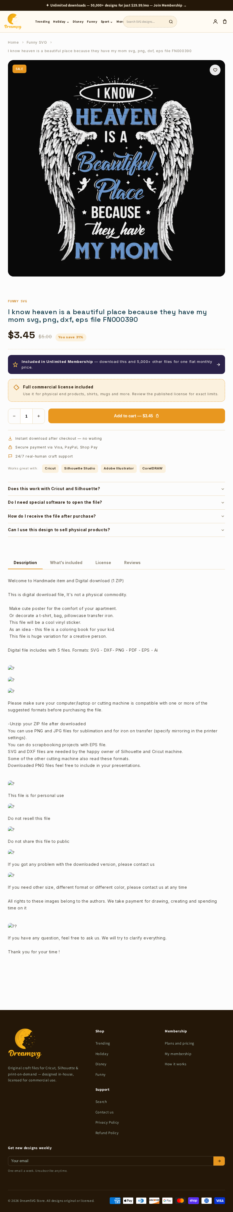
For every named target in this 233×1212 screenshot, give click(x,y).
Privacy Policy (107, 1122)
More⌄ (121, 21)
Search (101, 1101)
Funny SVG (37, 42)
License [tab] (103, 562)
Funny (92, 21)
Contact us (104, 1112)
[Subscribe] (219, 1161)
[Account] (215, 21)
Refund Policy (107, 1132)
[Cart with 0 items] (224, 21)
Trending (42, 21)
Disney (78, 21)
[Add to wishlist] (215, 70)
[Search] (171, 21)
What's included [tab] (66, 562)
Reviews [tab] (132, 562)
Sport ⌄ (107, 21)
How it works (175, 1064)
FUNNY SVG (17, 301)
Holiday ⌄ (61, 21)
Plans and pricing (179, 1043)
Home (13, 42)
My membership (178, 1053)
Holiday (102, 1053)
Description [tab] (25, 562)
